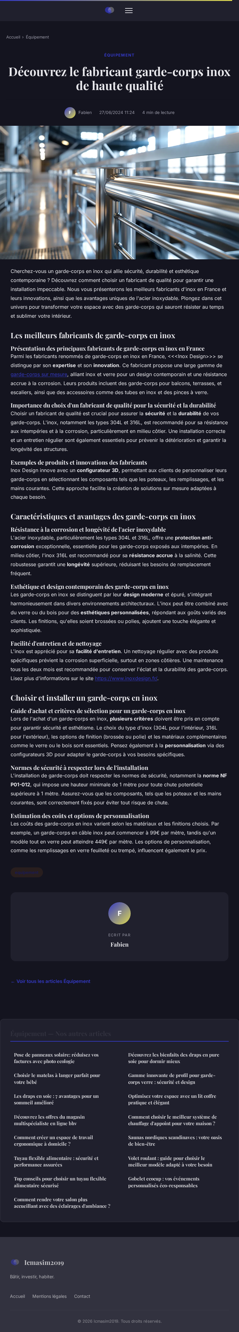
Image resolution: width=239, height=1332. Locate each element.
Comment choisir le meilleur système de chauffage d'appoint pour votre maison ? (172, 1120)
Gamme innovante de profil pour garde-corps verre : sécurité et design (171, 1078)
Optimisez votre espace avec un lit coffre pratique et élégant (172, 1099)
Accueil (13, 36)
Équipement (37, 36)
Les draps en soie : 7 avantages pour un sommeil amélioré (56, 1099)
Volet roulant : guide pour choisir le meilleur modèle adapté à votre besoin (170, 1161)
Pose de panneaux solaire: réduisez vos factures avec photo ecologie (56, 1058)
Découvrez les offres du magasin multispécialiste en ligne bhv (49, 1120)
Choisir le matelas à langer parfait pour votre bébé (57, 1078)
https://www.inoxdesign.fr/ (126, 678)
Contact (82, 1296)
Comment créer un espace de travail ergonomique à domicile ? (53, 1140)
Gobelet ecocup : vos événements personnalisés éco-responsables (163, 1181)
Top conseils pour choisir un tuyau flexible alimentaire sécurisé (60, 1181)
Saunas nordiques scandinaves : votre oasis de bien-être (175, 1140)
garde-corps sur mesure (39, 374)
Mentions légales (49, 1296)
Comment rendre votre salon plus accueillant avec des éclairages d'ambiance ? (62, 1202)
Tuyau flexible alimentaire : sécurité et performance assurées (56, 1161)
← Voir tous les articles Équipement (50, 981)
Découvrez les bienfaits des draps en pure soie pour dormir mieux (173, 1058)
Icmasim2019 (44, 1262)
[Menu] (129, 11)
